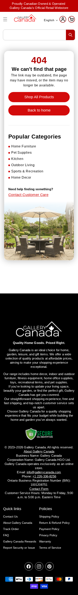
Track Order (11, 529)
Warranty (45, 541)
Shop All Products (39, 97)
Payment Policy (49, 529)
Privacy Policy (48, 535)
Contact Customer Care (28, 195)
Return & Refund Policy (54, 522)
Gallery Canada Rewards (19, 541)
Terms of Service (50, 547)
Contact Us (10, 516)
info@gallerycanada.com (44, 472)
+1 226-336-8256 (44, 476)
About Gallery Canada (17, 522)
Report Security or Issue (19, 547)
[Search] (70, 34)
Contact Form (38, 489)
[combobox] (39, 34)
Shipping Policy (49, 516)
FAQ (6, 535)
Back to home (39, 110)
